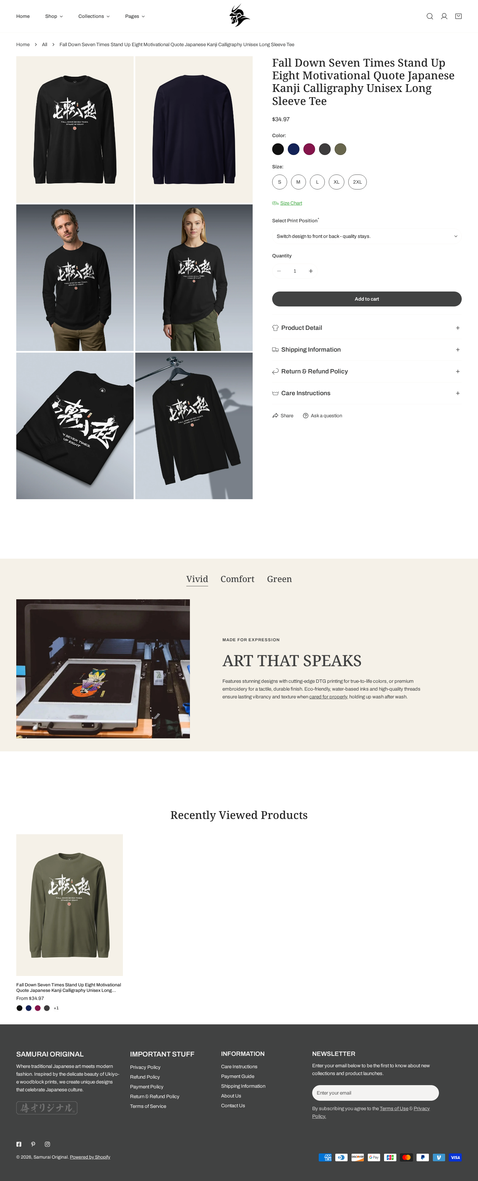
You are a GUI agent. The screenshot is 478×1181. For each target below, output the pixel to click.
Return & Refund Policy (154, 1096)
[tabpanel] (239, 668)
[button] (458, 16)
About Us (231, 1095)
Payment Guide (237, 1076)
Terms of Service (148, 1106)
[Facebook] (19, 1144)
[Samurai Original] (239, 16)
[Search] (430, 16)
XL (336, 182)
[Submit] (430, 1092)
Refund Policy (145, 1077)
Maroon (309, 149)
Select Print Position (295, 220)
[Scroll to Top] (466, 1146)
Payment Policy (147, 1086)
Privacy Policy (145, 1067)
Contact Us (233, 1105)
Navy (293, 149)
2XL (357, 182)
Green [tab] (279, 579)
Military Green (340, 149)
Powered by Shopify (90, 1157)
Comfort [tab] (237, 579)
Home (23, 44)
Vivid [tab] (197, 579)
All (44, 44)
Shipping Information (243, 1086)
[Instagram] (47, 1144)
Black (278, 149)
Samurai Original (50, 1157)
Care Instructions (239, 1066)
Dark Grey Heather (325, 149)
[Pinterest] (33, 1144)
